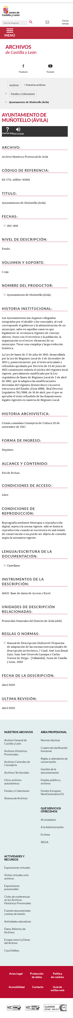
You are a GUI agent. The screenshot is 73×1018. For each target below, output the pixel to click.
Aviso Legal (16, 973)
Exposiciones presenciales (12, 887)
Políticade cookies (57, 975)
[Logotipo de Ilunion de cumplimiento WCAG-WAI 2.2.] (55, 1010)
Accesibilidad (17, 986)
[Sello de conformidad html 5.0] (32, 1009)
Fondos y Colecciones (23, 93)
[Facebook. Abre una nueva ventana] (23, 66)
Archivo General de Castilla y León (15, 742)
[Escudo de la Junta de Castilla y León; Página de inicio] (11, 16)
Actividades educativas (17, 921)
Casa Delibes (11, 950)
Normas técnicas (50, 740)
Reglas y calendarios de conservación (54, 760)
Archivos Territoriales (16, 772)
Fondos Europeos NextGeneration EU (52, 792)
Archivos (14, 84)
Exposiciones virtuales (17, 867)
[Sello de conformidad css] (13, 1009)
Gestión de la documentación (50, 771)
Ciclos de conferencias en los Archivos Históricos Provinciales (17, 900)
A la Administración (52, 827)
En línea (45, 834)
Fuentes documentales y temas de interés (17, 912)
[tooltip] (47, 21)
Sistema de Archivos (16, 798)
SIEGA (44, 842)
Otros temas (65, 22)
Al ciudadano (48, 819)
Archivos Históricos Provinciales (15, 752)
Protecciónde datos (36, 975)
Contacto (37, 986)
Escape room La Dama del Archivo (17, 941)
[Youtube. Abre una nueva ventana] (50, 66)
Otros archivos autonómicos (13, 781)
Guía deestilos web (57, 988)
